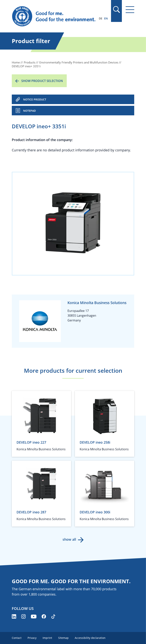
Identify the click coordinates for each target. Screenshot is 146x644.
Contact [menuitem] (16, 638)
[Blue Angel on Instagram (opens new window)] (23, 616)
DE (100, 18)
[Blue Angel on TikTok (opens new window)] (53, 616)
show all (69, 539)
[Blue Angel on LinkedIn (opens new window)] (14, 616)
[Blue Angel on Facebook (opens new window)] (44, 616)
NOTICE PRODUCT (34, 99)
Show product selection (42, 81)
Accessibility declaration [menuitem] (90, 638)
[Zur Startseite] (54, 16)
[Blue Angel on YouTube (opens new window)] (33, 616)
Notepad (29, 110)
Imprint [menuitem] (47, 638)
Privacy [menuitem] (32, 638)
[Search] (116, 9)
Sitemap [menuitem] (63, 638)
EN (106, 18)
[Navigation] (130, 9)
